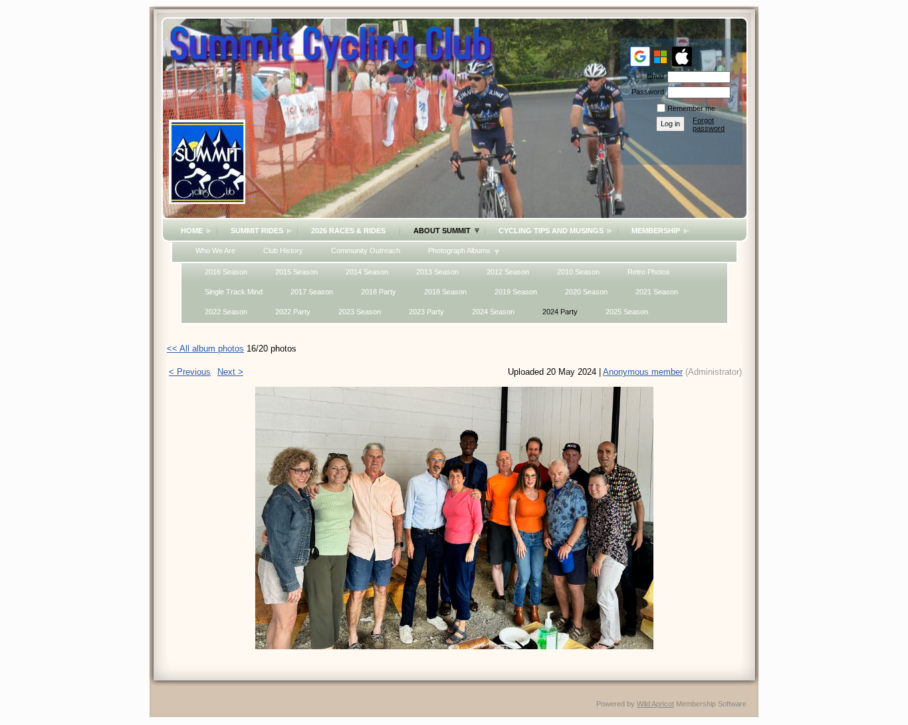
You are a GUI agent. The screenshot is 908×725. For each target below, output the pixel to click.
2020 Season (586, 292)
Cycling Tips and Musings (551, 231)
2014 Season (367, 272)
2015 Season (296, 272)
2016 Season (226, 272)
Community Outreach (365, 251)
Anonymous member (643, 372)
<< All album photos (205, 349)
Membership (655, 231)
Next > (230, 372)
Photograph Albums (459, 251)
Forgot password (709, 124)
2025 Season (627, 312)
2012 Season (508, 272)
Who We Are (215, 251)
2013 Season (437, 272)
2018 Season (445, 292)
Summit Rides (257, 231)
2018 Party (378, 292)
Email (653, 76)
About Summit (442, 231)
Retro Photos (648, 272)
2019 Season (516, 292)
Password (645, 92)
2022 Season (226, 312)
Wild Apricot (655, 704)
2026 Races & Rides (348, 231)
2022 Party (292, 312)
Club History (283, 251)
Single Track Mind (234, 292)
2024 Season (493, 312)
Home (192, 231)
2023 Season (359, 312)
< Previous (190, 372)
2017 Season (311, 292)
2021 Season (656, 292)
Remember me (691, 108)
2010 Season (578, 272)
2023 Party (426, 312)
